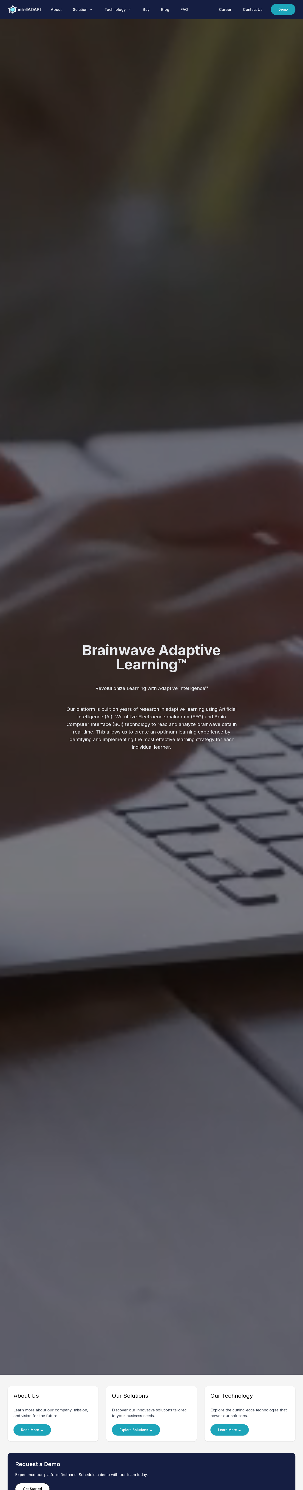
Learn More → (229, 1430)
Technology (115, 9)
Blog (165, 9)
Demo (283, 9)
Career (225, 9)
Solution (80, 9)
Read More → (32, 1430)
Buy (146, 9)
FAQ (184, 9)
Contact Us (252, 9)
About (56, 9)
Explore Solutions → (136, 1430)
